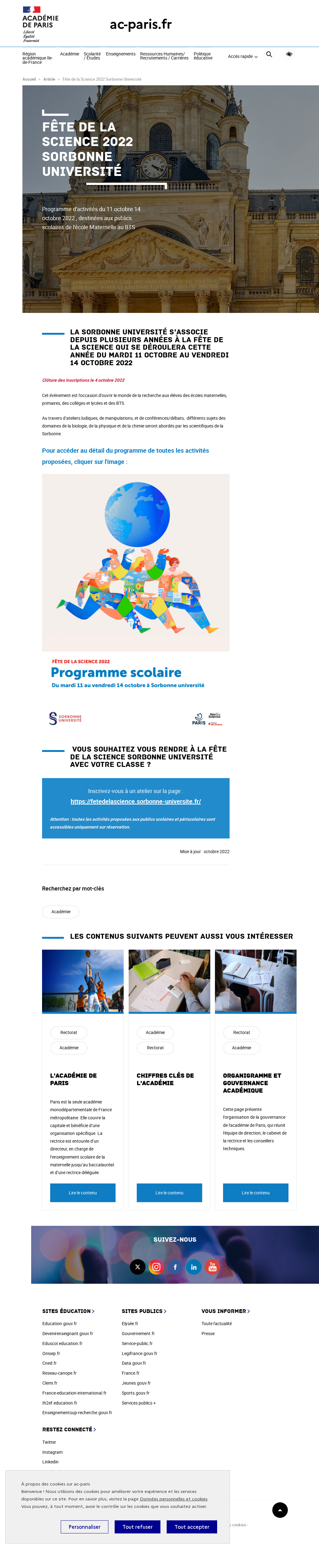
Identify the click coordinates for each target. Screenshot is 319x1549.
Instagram (52, 1452)
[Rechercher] (269, 56)
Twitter (49, 1442)
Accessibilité (289, 54)
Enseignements (121, 54)
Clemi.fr (49, 1383)
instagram (156, 1267)
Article (49, 79)
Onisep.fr (51, 1353)
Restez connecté (67, 1429)
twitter (137, 1267)
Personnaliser (85, 1527)
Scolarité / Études (92, 56)
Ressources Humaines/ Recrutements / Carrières (164, 56)
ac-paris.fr (141, 24)
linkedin (194, 1267)
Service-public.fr (137, 1343)
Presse (208, 1333)
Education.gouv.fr (59, 1323)
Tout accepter (191, 1527)
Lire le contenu (83, 1193)
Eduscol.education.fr (62, 1343)
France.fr (131, 1373)
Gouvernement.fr (138, 1333)
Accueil (29, 79)
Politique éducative (203, 56)
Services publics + (139, 1403)
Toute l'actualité (217, 1323)
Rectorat (68, 1032)
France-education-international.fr (74, 1393)
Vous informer (224, 1311)
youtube (212, 1267)
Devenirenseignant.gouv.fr (67, 1333)
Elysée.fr (130, 1323)
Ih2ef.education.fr (59, 1403)
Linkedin (50, 1462)
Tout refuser (137, 1527)
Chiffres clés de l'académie (165, 1079)
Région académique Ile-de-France (37, 58)
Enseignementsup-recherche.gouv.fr (77, 1412)
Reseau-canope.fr (59, 1373)
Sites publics (142, 1311)
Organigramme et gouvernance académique (252, 1083)
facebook (175, 1267)
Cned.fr (49, 1363)
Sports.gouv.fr (136, 1393)
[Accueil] (53, 24)
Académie (69, 54)
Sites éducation (66, 1311)
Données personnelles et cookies (173, 1499)
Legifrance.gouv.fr (139, 1353)
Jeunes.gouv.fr (136, 1383)
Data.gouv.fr (134, 1363)
